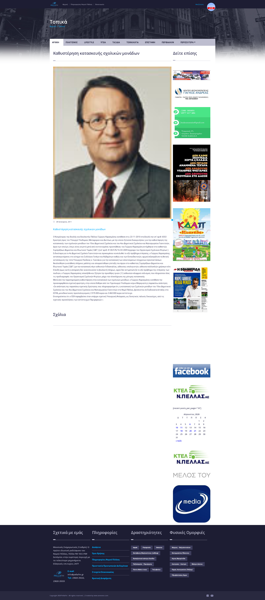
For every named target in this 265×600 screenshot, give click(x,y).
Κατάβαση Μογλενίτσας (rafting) (145, 553)
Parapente (147, 547)
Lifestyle (89, 42)
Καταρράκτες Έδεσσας (180, 553)
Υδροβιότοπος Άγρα (179, 575)
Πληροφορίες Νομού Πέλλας (81, 4)
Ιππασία (159, 547)
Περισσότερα (188, 42)
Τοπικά (61, 26)
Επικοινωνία (99, 4)
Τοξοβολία (156, 570)
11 (181, 427)
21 (195, 431)
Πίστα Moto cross (140, 570)
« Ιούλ (178, 440)
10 (177, 427)
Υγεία (103, 42)
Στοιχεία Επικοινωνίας (103, 572)
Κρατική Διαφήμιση (101, 578)
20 (190, 431)
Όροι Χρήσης (98, 553)
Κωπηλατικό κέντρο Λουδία (143, 559)
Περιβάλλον (168, 42)
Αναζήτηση (200, 4)
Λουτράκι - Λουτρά (179, 564)
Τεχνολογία (132, 42)
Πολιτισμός (72, 42)
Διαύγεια (96, 547)
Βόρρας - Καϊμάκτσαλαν (181, 547)
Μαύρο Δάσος (197, 564)
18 (181, 431)
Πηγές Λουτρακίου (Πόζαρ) (182, 570)
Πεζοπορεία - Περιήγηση (142, 564)
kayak (135, 547)
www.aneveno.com (101, 595)
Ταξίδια (116, 42)
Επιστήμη (150, 42)
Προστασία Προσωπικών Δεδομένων (110, 566)
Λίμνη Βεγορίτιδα (178, 559)
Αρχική (65, 4)
